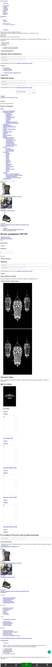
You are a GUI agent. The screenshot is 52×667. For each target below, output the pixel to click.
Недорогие (8, 113)
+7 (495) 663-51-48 (7, 70)
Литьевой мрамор (7, 125)
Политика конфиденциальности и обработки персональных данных (16, 638)
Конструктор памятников (9, 111)
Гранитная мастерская (8, 599)
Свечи (7, 158)
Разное (7, 171)
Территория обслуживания (9, 619)
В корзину (8, 258)
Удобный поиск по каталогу (12, 123)
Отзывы (5, 6)
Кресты (7, 120)
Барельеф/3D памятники (11, 121)
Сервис (5, 147)
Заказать (3, 258)
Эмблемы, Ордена (10, 169)
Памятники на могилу (8, 607)
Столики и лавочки (7, 131)
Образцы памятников (8, 630)
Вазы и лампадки (7, 135)
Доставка (5, 8)
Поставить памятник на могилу (10, 631)
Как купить (6, 610)
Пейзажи (8, 160)
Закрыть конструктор (5, 237)
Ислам (7, 170)
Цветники (5, 132)
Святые (7, 159)
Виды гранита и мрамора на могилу (14, 175)
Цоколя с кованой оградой (9, 129)
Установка (5, 9)
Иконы (7, 156)
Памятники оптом (7, 633)
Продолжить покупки (5, 281)
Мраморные (6, 124)
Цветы (7, 155)
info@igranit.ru (6, 68)
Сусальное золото (10, 143)
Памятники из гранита (8, 112)
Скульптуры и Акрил (11, 140)
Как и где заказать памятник (12, 173)
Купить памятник (7, 600)
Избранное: (3, 16)
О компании (6, 5)
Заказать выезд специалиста (7, 50)
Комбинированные (10, 117)
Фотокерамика (9, 141)
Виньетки (8, 165)
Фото (4, 11)
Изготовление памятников (9, 597)
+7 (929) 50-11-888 (7, 69)
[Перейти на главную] (26, 3)
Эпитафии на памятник (11, 176)
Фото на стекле (9, 138)
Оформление (9, 164)
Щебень (5, 136)
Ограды (5, 127)
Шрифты (8, 153)
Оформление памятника (8, 137)
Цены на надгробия (7, 634)
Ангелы (8, 167)
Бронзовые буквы (10, 142)
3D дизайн (8, 148)
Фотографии (6, 614)
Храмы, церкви (9, 166)
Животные (8, 161)
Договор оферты (4, 640)
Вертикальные (9, 114)
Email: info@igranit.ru (8, 651)
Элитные (8, 119)
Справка (5, 172)
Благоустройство (10, 149)
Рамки (7, 163)
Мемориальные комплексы (9, 126)
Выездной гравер (10, 150)
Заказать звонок (4, 75)
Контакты (5, 13)
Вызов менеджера (7, 609)
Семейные (8, 115)
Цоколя (5, 130)
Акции (2, 108)
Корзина (5, 14)
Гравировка (6, 152)
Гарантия (5, 10)
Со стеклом (8, 118)
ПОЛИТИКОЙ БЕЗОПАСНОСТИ (9, 546)
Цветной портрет (10, 146)
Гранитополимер (7, 178)
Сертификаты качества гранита (13, 177)
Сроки (4, 611)
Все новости (3, 225)
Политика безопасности (8, 602)
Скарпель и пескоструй (11, 144)
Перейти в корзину (15, 281)
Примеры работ (6, 621)
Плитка (5, 134)
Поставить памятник (8, 622)
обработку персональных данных (24, 63)
